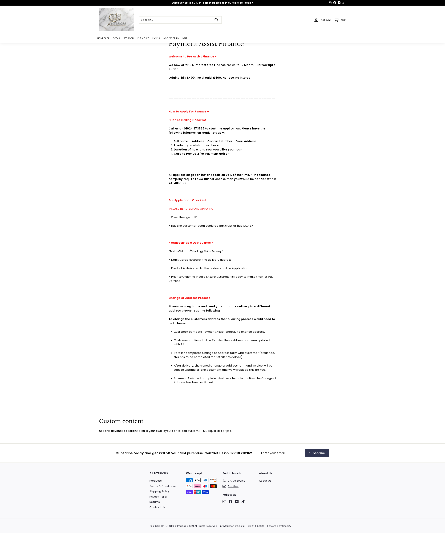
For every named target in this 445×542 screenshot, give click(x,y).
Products (155, 480)
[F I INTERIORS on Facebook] (230, 501)
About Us (265, 480)
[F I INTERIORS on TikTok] (243, 501)
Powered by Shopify (279, 526)
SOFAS (116, 38)
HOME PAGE (103, 38)
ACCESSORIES (171, 38)
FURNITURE (143, 38)
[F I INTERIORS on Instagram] (224, 501)
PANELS (156, 38)
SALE (184, 38)
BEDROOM (129, 38)
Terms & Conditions (162, 486)
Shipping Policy (159, 491)
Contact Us (157, 507)
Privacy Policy (158, 496)
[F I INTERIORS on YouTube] (237, 501)
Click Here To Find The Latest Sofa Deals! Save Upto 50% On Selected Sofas (212, 3)
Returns (154, 502)
